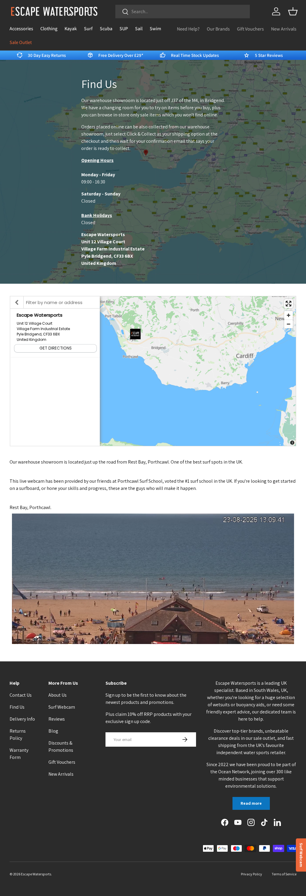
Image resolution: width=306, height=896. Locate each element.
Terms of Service (284, 874)
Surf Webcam (61, 707)
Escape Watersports (36, 874)
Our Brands (218, 29)
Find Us (17, 707)
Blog (53, 731)
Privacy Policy (251, 874)
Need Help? (188, 29)
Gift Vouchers (250, 29)
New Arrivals (283, 29)
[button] (292, 11)
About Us (57, 695)
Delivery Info (22, 719)
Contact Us (21, 695)
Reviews (56, 719)
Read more (251, 803)
